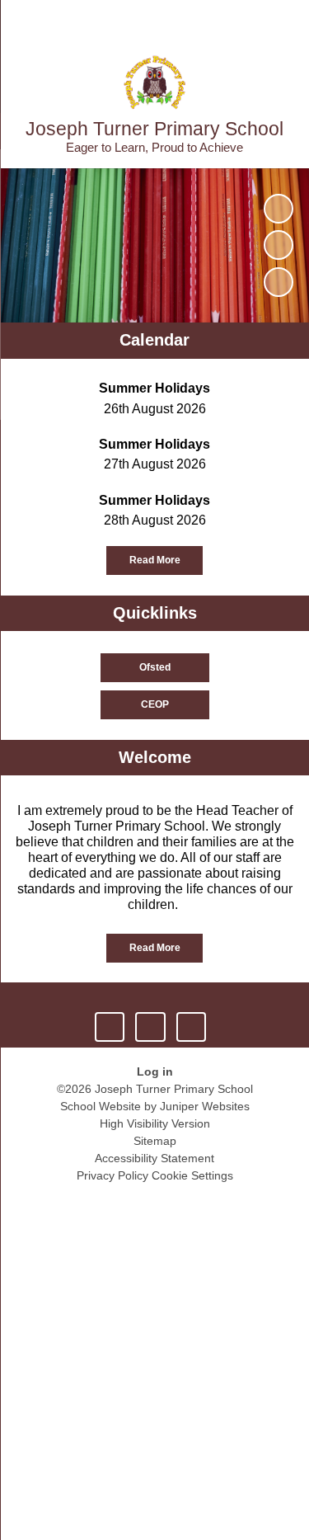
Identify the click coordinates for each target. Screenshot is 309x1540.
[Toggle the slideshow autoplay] (278, 209)
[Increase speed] (191, 1027)
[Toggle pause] (109, 1027)
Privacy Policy (112, 1175)
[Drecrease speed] (150, 1027)
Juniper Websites (205, 1106)
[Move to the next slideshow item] (278, 282)
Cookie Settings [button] (192, 1175)
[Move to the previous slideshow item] (278, 245)
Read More (154, 560)
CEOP (155, 704)
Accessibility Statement (154, 1158)
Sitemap (154, 1140)
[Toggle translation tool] (204, 20)
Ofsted (155, 667)
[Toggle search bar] (245, 20)
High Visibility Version (155, 1123)
